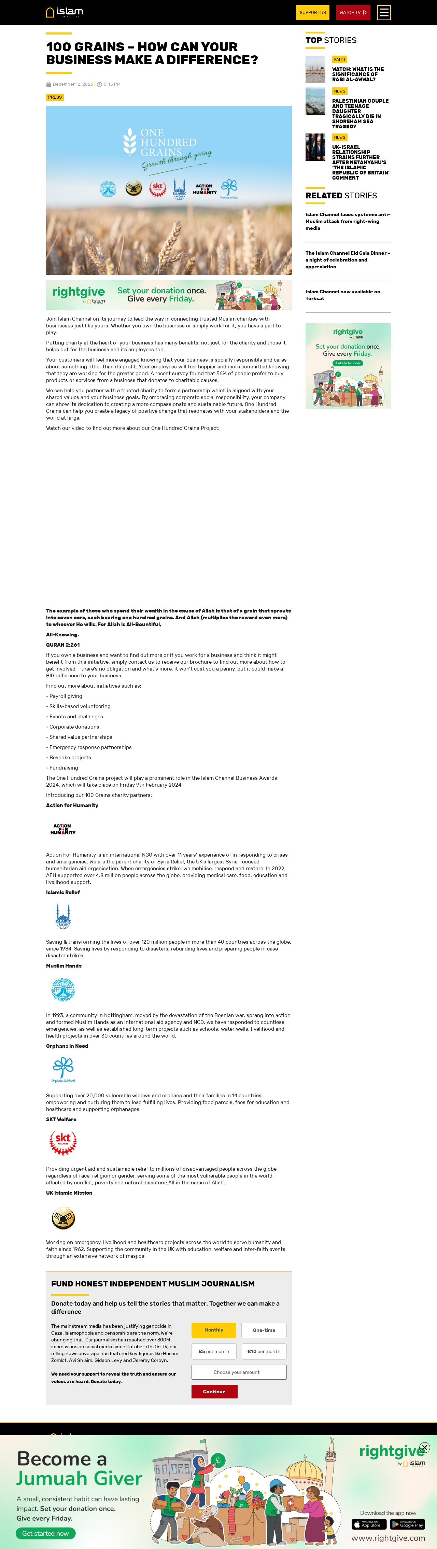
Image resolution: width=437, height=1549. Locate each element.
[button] (424, 1447)
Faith (339, 59)
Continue (214, 1392)
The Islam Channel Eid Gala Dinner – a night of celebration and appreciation (348, 260)
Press (55, 97)
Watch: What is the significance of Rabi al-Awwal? (358, 74)
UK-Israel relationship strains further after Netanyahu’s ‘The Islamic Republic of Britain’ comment (361, 162)
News (340, 91)
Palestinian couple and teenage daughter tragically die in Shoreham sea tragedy (360, 114)
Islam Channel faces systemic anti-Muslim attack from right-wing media (348, 221)
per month (214, 1351)
